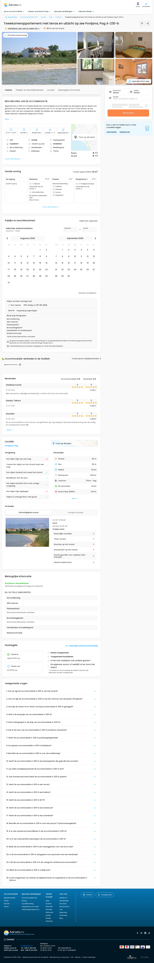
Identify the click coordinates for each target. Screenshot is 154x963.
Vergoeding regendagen (27, 310)
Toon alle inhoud (12, 159)
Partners (89, 895)
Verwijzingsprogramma (30, 909)
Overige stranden (75, 512)
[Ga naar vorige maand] (8, 238)
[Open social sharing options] (147, 23)
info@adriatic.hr (27, 946)
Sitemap (78, 957)
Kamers (7, 904)
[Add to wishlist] (142, 23)
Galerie (8, 90)
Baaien (48, 918)
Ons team (63, 904)
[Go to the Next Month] (95, 238)
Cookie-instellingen (89, 957)
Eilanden (49, 909)
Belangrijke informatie (69, 90)
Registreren (125, 132)
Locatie (50, 90)
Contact (10, 939)
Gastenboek (63, 901)
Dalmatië (49, 907)
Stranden (49, 921)
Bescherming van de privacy (59, 957)
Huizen (6, 901)
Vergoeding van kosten (30, 907)
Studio (6, 907)
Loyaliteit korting (28, 904)
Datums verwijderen (87, 293)
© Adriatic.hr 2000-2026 (12, 957)
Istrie (47, 901)
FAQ (72, 957)
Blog (61, 918)
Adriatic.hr (63, 898)
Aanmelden (112, 132)
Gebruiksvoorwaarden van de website (35, 957)
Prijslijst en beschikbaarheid (29, 90)
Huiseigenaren (106, 895)
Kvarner (48, 904)
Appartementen (9, 898)
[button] (39, 58)
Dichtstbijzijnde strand (28, 512)
